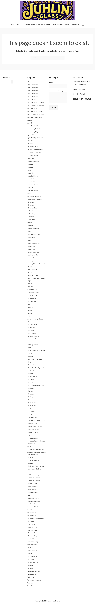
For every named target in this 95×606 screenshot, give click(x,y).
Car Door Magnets (33, 185)
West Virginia (31, 574)
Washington (31, 559)
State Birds (30, 521)
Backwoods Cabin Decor (34, 152)
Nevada (29, 408)
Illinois (29, 310)
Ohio (29, 435)
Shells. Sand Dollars (33, 507)
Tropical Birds (31, 539)
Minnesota (30, 394)
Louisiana (30, 356)
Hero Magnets (31, 298)
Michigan (30, 391)
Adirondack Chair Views (34, 117)
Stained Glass (31, 515)
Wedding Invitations (33, 571)
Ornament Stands (32, 438)
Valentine (30, 547)
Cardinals (30, 188)
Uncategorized (32, 545)
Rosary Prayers (32, 486)
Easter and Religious (33, 243)
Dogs (29, 231)
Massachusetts (32, 376)
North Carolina (32, 423)
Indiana (29, 313)
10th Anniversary (32, 82)
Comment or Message (56, 91)
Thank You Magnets (33, 536)
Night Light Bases (33, 417)
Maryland (30, 373)
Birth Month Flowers (33, 161)
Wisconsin (30, 583)
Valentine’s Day (32, 550)
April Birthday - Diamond (35, 138)
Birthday (30, 164)
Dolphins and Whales (33, 234)
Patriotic (30, 457)
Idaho (29, 304)
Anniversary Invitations (34, 129)
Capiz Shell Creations (34, 179)
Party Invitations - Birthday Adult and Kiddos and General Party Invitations (36, 452)
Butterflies (30, 173)
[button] (12, 81)
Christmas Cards (32, 208)
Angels (29, 120)
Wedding (30, 565)
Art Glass (30, 141)
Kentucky (30, 342)
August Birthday (32, 146)
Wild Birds (30, 577)
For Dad (29, 283)
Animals (29, 123)
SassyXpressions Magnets (61, 24)
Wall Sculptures (32, 556)
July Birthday (31, 327)
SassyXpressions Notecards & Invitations (37, 24)
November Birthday (33, 429)
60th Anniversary (32, 108)
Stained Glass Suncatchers (35, 518)
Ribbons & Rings (32, 483)
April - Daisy (31, 135)
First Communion (32, 269)
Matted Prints (31, 379)
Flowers (29, 272)
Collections (31, 217)
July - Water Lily (32, 324)
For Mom (30, 286)
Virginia (29, 553)
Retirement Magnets (33, 478)
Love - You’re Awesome (34, 359)
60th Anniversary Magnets (35, 111)
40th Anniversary (32, 93)
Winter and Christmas (34, 580)
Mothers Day (31, 403)
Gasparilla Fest (32, 289)
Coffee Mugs (31, 211)
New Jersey (31, 411)
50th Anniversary (32, 99)
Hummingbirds (31, 301)
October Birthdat (32, 432)
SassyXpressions (32, 492)
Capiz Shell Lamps (32, 182)
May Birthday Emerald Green (36, 385)
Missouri (30, 400)
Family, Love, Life (32, 255)
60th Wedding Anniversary (35, 114)
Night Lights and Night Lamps (36, 420)
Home (12, 24)
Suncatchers (31, 524)
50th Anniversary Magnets (35, 102)
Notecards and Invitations (35, 426)
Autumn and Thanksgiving (35, 149)
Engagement (31, 246)
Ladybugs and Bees (33, 345)
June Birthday (31, 333)
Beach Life (30, 158)
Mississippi (30, 397)
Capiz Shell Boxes (32, 176)
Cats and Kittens (32, 190)
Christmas (30, 202)
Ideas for (30, 307)
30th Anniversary (32, 90)
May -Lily (30, 382)
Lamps (29, 347)
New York (30, 414)
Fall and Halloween (33, 252)
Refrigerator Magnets (34, 475)
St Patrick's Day (32, 513)
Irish (28, 316)
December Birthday (33, 228)
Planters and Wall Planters (35, 466)
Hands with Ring (32, 295)
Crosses (29, 222)
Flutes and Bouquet (33, 275)
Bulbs (29, 170)
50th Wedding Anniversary (35, 105)
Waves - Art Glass (33, 562)
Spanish (29, 510)
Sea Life (29, 495)
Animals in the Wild (33, 126)
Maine (29, 362)
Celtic (29, 193)
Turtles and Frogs (32, 542)
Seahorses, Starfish (33, 498)
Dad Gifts (30, 225)
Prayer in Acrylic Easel (34, 469)
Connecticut (31, 219)
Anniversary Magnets (34, 132)
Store (19, 24)
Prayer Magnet (32, 472)
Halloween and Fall (33, 292)
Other (29, 446)
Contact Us (75, 24)
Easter (29, 240)
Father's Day (31, 258)
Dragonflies (31, 237)
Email (51, 82)
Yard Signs (30, 586)
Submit (54, 107)
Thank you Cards (32, 533)
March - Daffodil (32, 365)
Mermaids (30, 388)
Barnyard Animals (32, 155)
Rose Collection (32, 489)
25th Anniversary (32, 85)
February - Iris (31, 261)
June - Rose (31, 330)
